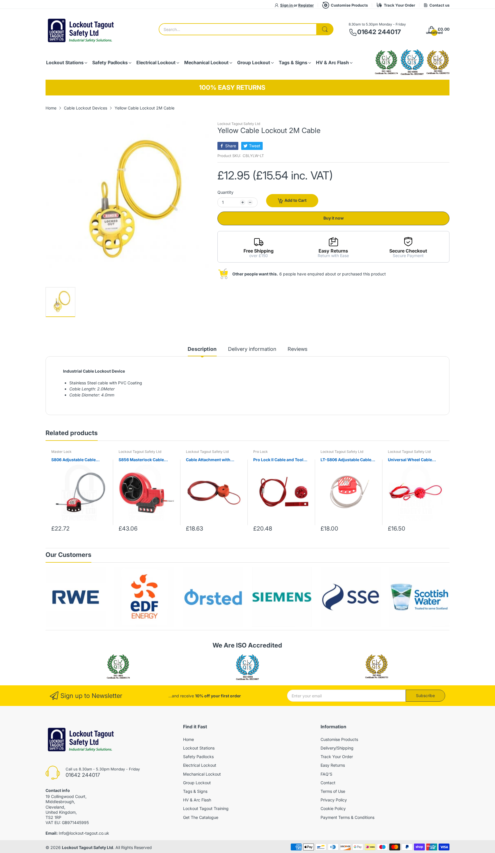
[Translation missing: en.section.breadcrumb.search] (324, 29)
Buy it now (333, 218)
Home (188, 739)
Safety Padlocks (198, 756)
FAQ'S (326, 774)
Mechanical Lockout (202, 774)
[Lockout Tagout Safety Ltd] (81, 29)
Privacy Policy (334, 799)
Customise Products (349, 5)
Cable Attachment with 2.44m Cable (208, 460)
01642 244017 (379, 32)
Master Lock (61, 451)
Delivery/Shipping (337, 748)
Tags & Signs (195, 791)
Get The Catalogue (200, 817)
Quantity (225, 192)
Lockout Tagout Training (206, 808)
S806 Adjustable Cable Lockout (73, 460)
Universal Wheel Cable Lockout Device (410, 460)
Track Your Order (399, 5)
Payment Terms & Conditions (347, 817)
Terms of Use (333, 791)
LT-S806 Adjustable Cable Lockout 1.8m (346, 460)
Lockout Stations (199, 748)
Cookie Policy (333, 808)
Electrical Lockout (199, 765)
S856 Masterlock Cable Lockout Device (141, 460)
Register (306, 5)
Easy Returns (333, 765)
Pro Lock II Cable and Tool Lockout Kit (278, 460)
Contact (328, 782)
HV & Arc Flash (197, 799)
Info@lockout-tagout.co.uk (84, 833)
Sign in (287, 5)
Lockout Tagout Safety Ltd (238, 124)
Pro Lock (260, 451)
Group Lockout (197, 782)
